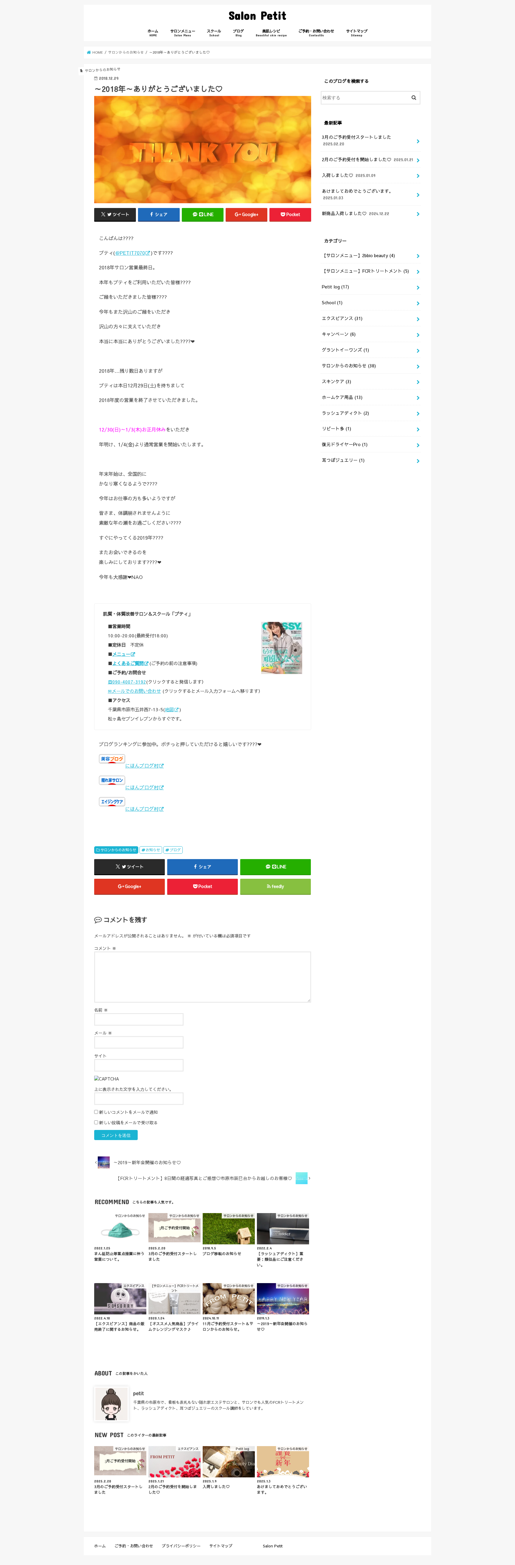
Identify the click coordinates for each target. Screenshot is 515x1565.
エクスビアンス (342, 318)
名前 (101, 1010)
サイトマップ (356, 32)
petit (138, 1393)
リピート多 (336, 428)
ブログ (238, 32)
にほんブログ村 (142, 765)
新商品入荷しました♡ (355, 213)
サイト (100, 1056)
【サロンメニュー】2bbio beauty (358, 255)
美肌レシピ (271, 32)
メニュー (121, 654)
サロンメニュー (182, 32)
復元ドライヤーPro (344, 444)
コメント (105, 948)
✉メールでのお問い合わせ (134, 691)
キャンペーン (339, 334)
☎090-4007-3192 (127, 682)
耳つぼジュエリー (343, 460)
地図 (169, 709)
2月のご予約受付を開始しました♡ (367, 159)
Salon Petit (257, 15)
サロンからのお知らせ (118, 849)
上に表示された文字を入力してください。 (133, 1089)
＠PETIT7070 (130, 252)
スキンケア (336, 381)
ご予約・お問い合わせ (316, 32)
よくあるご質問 (128, 663)
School (332, 302)
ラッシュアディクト (345, 413)
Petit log (335, 287)
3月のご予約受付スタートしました (356, 140)
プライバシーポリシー (181, 1546)
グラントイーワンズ (345, 350)
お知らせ (153, 849)
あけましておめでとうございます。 (357, 194)
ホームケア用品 (342, 397)
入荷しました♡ (349, 175)
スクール (214, 32)
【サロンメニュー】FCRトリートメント (365, 271)
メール (103, 1033)
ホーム (153, 32)
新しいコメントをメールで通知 (128, 1112)
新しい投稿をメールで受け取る (128, 1122)
